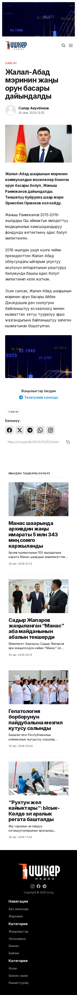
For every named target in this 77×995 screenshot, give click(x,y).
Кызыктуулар (19, 983)
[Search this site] (63, 45)
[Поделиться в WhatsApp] (40, 430)
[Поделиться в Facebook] (9, 430)
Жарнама (16, 916)
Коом (13, 968)
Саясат (11, 63)
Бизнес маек (18, 976)
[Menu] (70, 45)
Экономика (17, 939)
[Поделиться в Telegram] (30, 430)
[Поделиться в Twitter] (19, 430)
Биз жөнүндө (18, 909)
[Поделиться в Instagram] (50, 430)
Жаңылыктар (18, 931)
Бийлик (14, 953)
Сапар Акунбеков (33, 108)
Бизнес (14, 946)
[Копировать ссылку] (68, 442)
